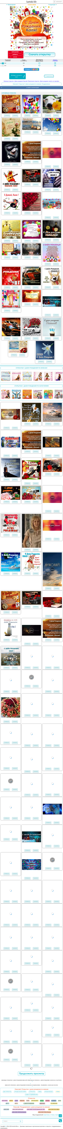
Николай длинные (18, 1112)
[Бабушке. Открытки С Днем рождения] (38, 394)
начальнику (34, 1103)
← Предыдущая (10, 4)
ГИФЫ (39, 1094)
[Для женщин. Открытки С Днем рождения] (6, 394)
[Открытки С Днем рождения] (27, 394)
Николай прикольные (44, 1114)
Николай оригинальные (19, 1114)
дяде (59, 1103)
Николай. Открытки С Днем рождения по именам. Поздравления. (31, 84)
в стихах (52, 1117)
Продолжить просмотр (31, 1076)
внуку (11, 1103)
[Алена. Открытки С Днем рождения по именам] (38, 376)
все (60, 1117)
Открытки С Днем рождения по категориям (31, 386)
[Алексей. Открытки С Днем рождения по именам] (27, 376)
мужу (41, 1103)
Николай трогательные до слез (36, 1112)
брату (16, 1106)
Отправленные (49, 76)
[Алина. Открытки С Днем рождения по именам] (48, 376)
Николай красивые (53, 1112)
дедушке (42, 1106)
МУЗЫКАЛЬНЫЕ (49, 1094)
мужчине (4, 1103)
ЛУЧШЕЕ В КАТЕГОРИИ (20, 1094)
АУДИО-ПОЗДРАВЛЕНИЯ (31, 1097)
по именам (54, 1106)
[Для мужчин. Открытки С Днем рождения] (16, 394)
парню (47, 1103)
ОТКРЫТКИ (32, 1094)
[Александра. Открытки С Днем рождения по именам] (16, 376)
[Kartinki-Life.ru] (31, 2)
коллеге (53, 1103)
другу (7, 1106)
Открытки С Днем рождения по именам (31, 368)
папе (27, 1103)
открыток (7, 1094)
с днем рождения (29, 1106)
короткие (46, 1117)
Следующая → (52, 4)
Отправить (28, 69)
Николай (6, 1112)
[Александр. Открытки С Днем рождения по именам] (6, 376)
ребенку (22, 1103)
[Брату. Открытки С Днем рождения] (48, 394)
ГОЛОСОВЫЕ (32, 4)
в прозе (57, 1117)
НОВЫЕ (58, 1094)
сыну (16, 1103)
